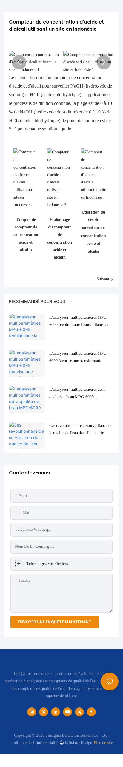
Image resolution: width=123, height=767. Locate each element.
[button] (19, 62)
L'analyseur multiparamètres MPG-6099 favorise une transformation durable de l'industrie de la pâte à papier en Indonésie (78, 358)
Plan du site (103, 742)
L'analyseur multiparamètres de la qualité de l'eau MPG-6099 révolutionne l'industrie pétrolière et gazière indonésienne (79, 394)
